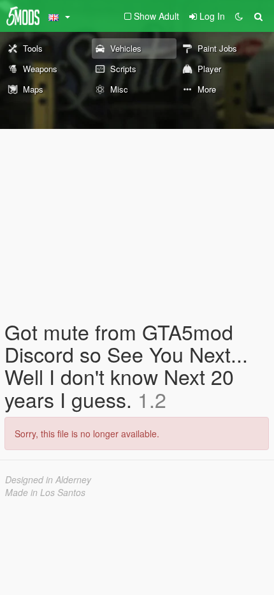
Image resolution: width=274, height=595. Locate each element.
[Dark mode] (239, 16)
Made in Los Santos (45, 492)
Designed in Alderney (48, 479)
